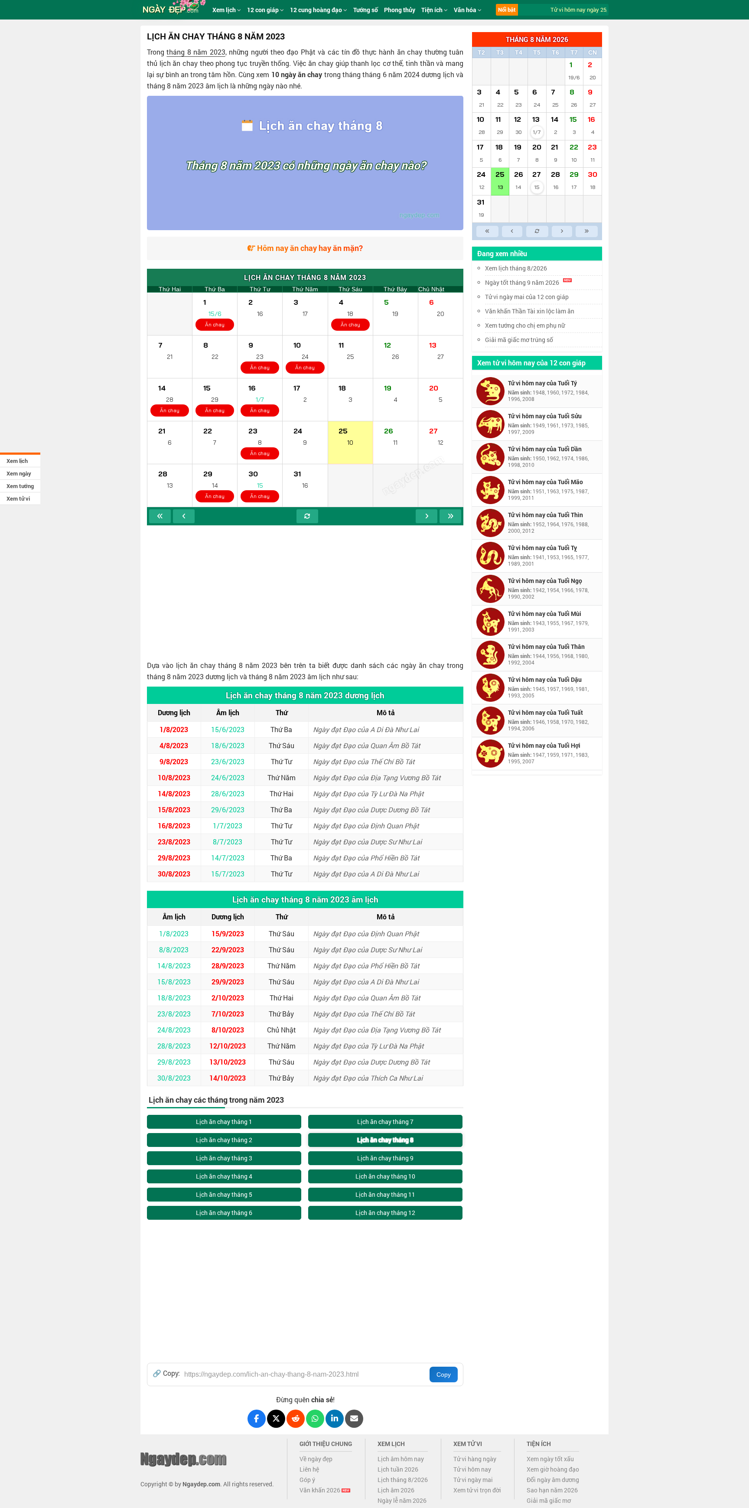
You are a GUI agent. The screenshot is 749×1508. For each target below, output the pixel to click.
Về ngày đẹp (316, 1459)
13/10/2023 (227, 1061)
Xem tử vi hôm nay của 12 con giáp (531, 362)
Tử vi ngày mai (473, 1479)
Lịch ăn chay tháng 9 (385, 1158)
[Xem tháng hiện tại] (307, 516)
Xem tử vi (18, 498)
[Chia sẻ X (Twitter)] (276, 1419)
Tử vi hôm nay (472, 1469)
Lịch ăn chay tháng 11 (385, 1194)
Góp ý (307, 1479)
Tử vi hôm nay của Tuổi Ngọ (545, 580)
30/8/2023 (174, 873)
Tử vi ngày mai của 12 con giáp (527, 297)
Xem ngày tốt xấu (550, 1459)
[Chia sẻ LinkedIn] (335, 1419)
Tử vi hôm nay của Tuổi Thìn (545, 515)
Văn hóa (466, 10)
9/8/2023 (174, 761)
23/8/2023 (174, 841)
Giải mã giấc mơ (549, 1500)
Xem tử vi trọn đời (477, 1490)
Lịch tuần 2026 (398, 1469)
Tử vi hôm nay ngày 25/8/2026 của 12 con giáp (601, 9)
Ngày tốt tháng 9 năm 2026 (522, 282)
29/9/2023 (228, 981)
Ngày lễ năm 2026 (402, 1500)
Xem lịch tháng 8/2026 (516, 268)
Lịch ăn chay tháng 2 (224, 1140)
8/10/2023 (228, 1029)
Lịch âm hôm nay (401, 1459)
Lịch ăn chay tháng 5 (224, 1194)
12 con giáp (263, 10)
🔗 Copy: (166, 1373)
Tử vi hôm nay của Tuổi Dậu (545, 679)
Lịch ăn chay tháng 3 (224, 1158)
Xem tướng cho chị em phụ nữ (525, 325)
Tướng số (365, 10)
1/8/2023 (174, 729)
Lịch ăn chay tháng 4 (224, 1176)
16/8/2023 (174, 825)
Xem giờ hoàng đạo (553, 1469)
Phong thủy (399, 10)
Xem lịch (17, 461)
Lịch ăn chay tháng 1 (224, 1121)
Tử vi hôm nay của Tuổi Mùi (544, 613)
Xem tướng (20, 486)
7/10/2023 (228, 1013)
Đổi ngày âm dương (553, 1479)
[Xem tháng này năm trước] (160, 516)
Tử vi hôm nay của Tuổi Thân (546, 646)
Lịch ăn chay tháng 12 (385, 1212)
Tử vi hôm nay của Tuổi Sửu (545, 416)
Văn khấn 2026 (321, 1490)
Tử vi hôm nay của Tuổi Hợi (544, 745)
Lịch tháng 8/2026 (403, 1479)
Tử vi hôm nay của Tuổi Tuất (545, 712)
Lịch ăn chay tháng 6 (224, 1212)
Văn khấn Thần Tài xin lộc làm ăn (529, 311)
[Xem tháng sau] (426, 516)
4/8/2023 (174, 745)
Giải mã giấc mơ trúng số (519, 339)
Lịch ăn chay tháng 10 (385, 1176)
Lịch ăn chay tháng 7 (385, 1121)
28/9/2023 (228, 965)
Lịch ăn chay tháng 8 (385, 1140)
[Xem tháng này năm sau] (450, 516)
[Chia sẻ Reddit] (296, 1419)
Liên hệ (309, 1469)
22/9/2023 (228, 949)
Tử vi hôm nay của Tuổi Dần (545, 449)
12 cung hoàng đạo (316, 10)
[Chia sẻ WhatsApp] (315, 1419)
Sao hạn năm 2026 (552, 1490)
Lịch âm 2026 (396, 1490)
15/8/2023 (174, 809)
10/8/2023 (174, 777)
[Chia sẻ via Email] (354, 1419)
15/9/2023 (228, 933)
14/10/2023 (227, 1077)
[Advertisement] (305, 590)
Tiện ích (432, 10)
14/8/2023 (174, 793)
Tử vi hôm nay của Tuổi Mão (545, 482)
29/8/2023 (174, 857)
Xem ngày (19, 473)
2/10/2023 (228, 997)
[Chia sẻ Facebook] (256, 1419)
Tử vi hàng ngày (474, 1459)
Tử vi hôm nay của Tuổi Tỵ (542, 548)
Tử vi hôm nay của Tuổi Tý (542, 383)
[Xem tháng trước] (184, 516)
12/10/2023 (227, 1045)
